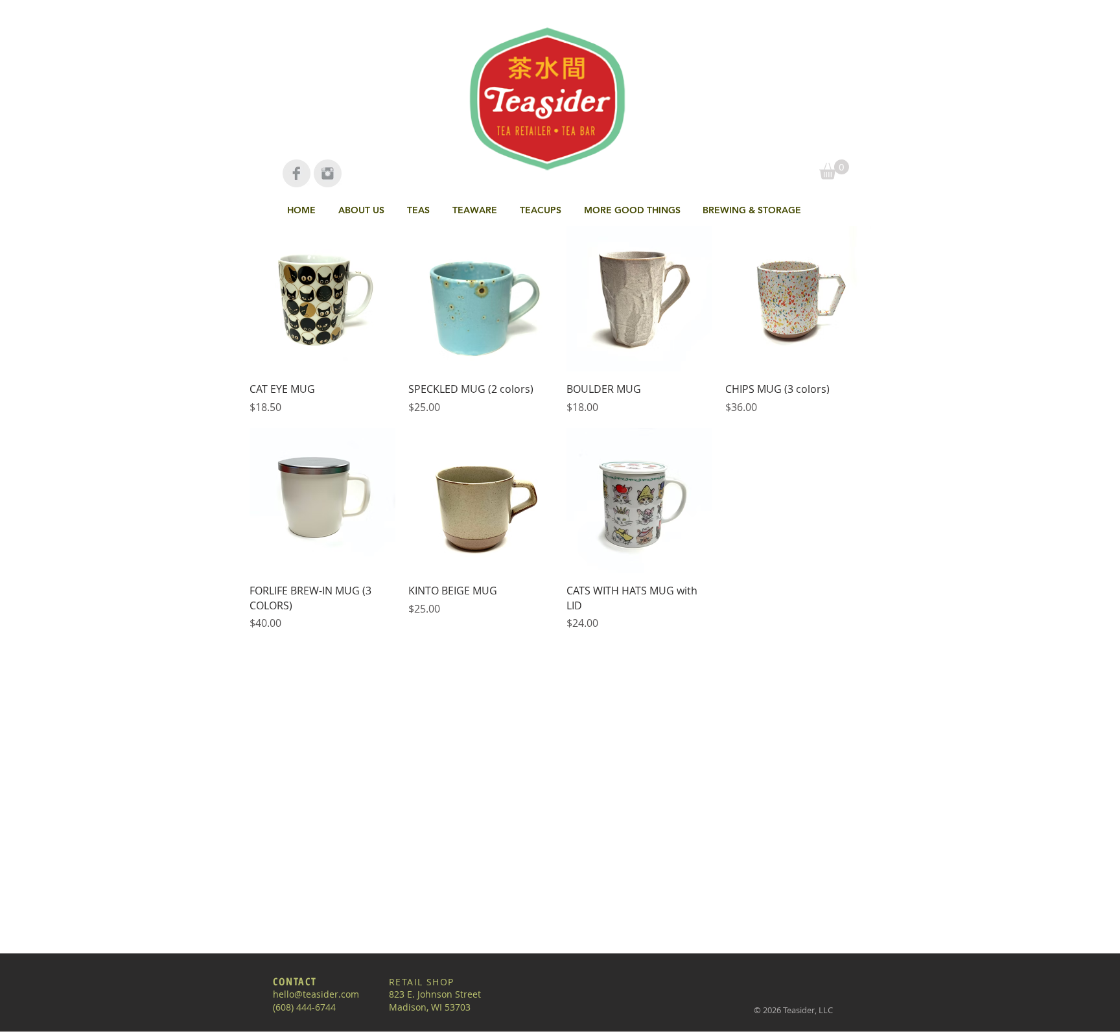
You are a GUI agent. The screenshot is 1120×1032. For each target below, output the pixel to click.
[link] (834, 169)
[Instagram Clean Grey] (328, 173)
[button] (420, 210)
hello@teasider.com (316, 994)
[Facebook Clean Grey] (296, 173)
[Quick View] (322, 299)
